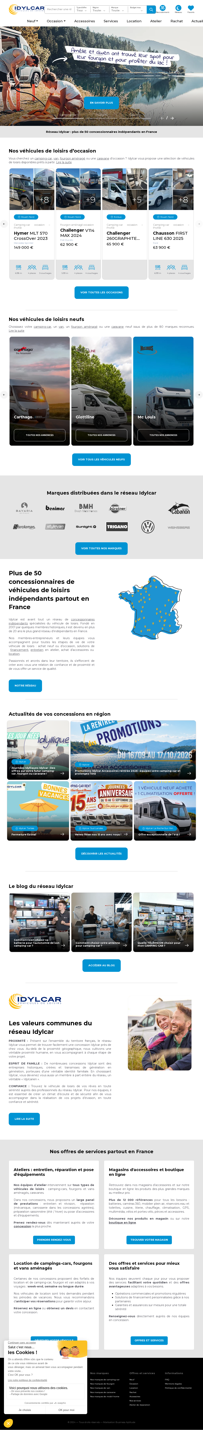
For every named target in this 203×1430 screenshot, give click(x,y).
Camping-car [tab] (68, 115)
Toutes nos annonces (40, 435)
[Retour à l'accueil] (26, 9)
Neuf (131, 1379)
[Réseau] (151, 608)
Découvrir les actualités (101, 853)
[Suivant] (171, 118)
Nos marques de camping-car (105, 1379)
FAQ (167, 1379)
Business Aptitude (125, 1422)
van (56, 158)
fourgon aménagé (72, 158)
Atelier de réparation (139, 1405)
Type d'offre (81, 8)
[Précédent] (161, 118)
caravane (103, 158)
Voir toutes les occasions (101, 292)
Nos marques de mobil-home (104, 1396)
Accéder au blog (101, 965)
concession (22, 1226)
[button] (64, 162)
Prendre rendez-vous (54, 1239)
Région (96, 8)
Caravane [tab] (135, 115)
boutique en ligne (122, 1222)
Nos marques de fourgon (102, 1383)
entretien (37, 650)
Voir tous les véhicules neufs (101, 459)
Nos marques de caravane (103, 1392)
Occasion (133, 1383)
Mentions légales (173, 1383)
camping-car (43, 158)
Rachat (132, 1392)
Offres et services (149, 1340)
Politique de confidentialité (178, 1388)
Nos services (135, 1400)
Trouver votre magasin (149, 1239)
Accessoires (134, 1396)
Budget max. (135, 8)
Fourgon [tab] (101, 115)
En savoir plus (101, 102)
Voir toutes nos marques (101, 548)
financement (19, 650)
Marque (114, 8)
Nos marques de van (100, 1388)
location (14, 654)
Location (133, 1388)
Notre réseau (25, 685)
